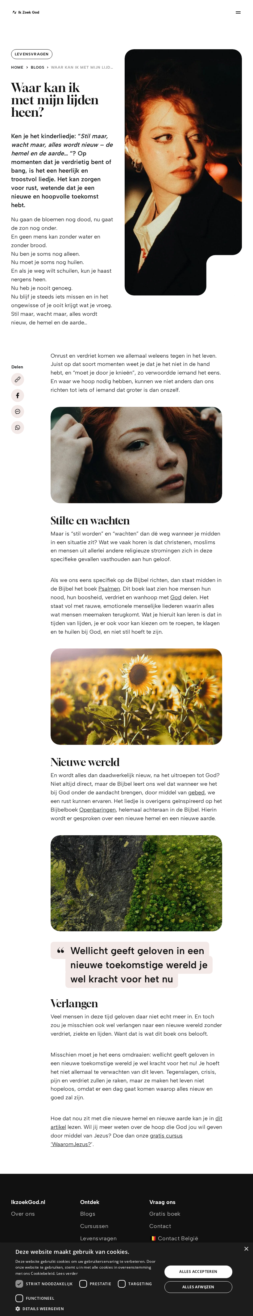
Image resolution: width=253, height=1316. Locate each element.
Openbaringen (97, 809)
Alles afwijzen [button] (198, 1287)
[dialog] (126, 1279)
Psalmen (109, 588)
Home (17, 67)
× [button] (246, 1249)
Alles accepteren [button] (198, 1271)
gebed (196, 792)
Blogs (37, 67)
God (175, 597)
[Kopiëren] (17, 379)
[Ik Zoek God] (25, 12)
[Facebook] (17, 395)
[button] (86, 1308)
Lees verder (67, 1273)
